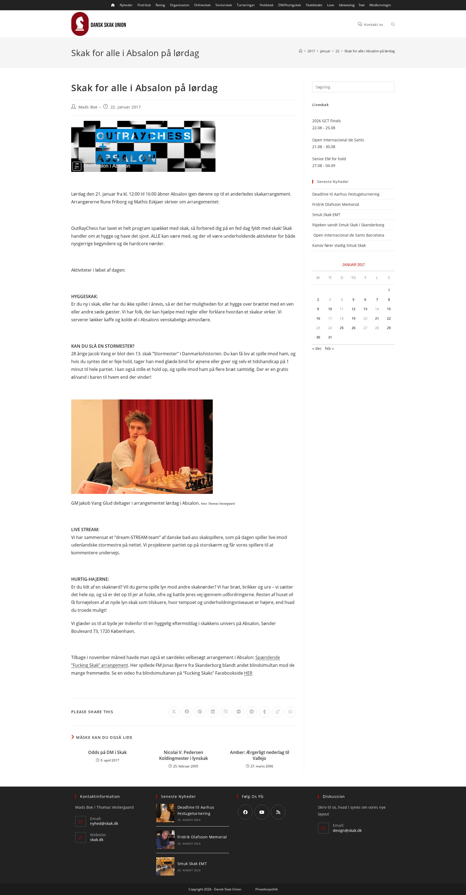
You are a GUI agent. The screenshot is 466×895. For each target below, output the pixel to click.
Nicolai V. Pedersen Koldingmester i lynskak (183, 755)
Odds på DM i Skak (107, 752)
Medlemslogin (380, 5)
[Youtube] (261, 812)
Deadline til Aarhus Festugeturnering (345, 194)
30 (318, 337)
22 (389, 318)
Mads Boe (88, 107)
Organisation (179, 5)
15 (389, 309)
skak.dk (96, 839)
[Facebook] (245, 812)
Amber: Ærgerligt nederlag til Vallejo (259, 755)
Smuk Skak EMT (326, 214)
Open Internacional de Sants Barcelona (348, 235)
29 (389, 328)
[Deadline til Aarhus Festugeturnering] (165, 813)
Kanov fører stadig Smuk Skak (339, 245)
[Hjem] (300, 51)
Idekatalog (347, 5)
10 (330, 309)
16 (318, 318)
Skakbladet (314, 5)
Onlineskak (202, 5)
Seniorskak (223, 5)
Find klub (144, 5)
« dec (317, 348)
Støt (362, 5)
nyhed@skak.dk (104, 823)
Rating (160, 5)
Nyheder (126, 5)
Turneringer (246, 5)
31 (330, 337)
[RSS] (278, 812)
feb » (329, 348)
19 (353, 318)
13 (365, 309)
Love (330, 5)
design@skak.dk (347, 830)
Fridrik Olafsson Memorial (336, 204)
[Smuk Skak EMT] (165, 866)
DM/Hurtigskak (289, 5)
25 (342, 328)
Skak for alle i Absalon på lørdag (369, 51)
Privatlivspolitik (266, 889)
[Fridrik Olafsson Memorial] (165, 840)
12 (353, 309)
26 (353, 328)
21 (377, 318)
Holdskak (266, 5)
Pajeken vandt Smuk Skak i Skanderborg (348, 224)
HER (248, 673)
